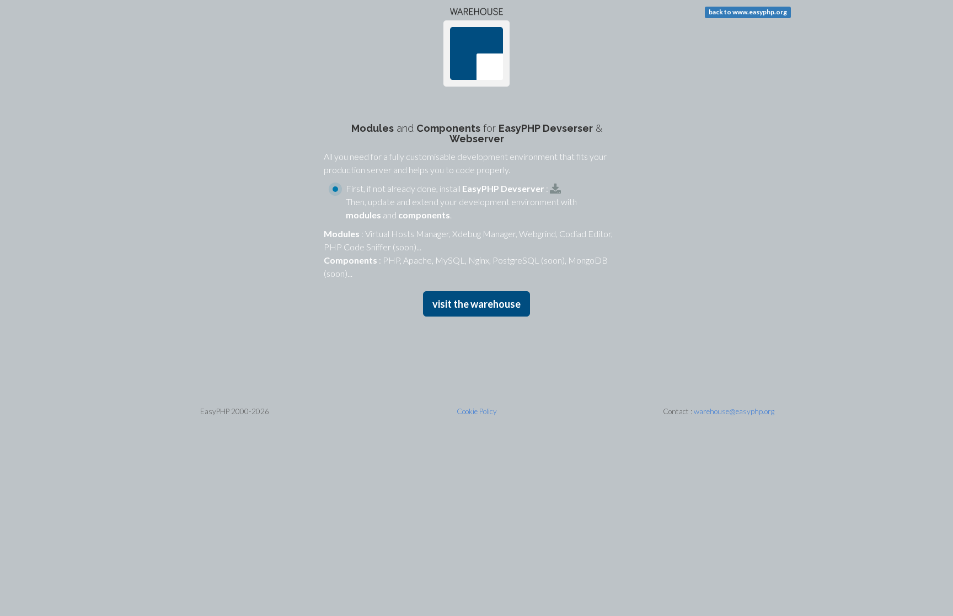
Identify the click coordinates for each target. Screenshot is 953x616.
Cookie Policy (477, 411)
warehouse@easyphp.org (734, 411)
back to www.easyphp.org (748, 12)
